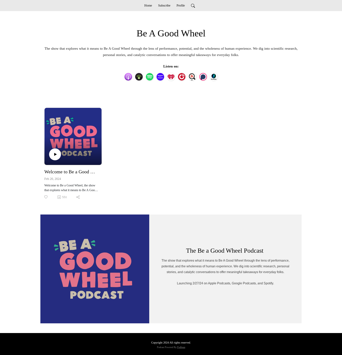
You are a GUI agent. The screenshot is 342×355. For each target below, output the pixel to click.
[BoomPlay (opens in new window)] (214, 77)
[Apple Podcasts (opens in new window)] (128, 77)
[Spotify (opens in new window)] (149, 77)
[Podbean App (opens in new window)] (139, 77)
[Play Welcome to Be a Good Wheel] (55, 154)
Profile (181, 5)
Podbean (181, 347)
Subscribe (164, 5)
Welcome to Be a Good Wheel (71, 171)
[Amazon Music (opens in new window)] (160, 77)
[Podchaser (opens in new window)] (203, 77)
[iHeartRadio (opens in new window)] (171, 77)
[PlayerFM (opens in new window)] (181, 77)
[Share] (78, 197)
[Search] (193, 5)
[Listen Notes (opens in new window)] (192, 77)
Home (148, 5)
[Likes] (46, 197)
